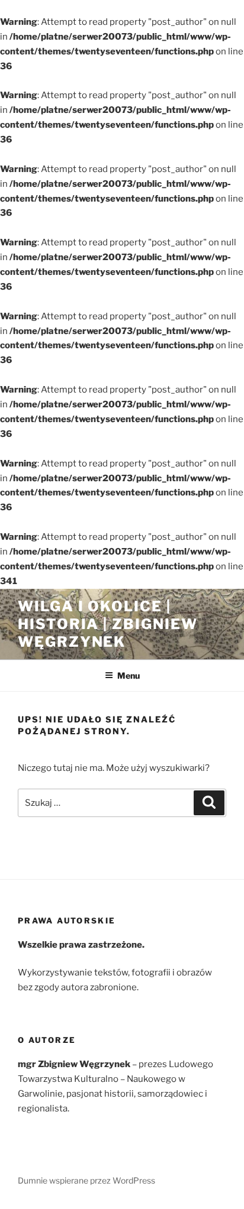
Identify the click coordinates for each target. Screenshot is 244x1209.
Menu (128, 675)
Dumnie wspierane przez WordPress (86, 1180)
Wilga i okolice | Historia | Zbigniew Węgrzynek (107, 624)
